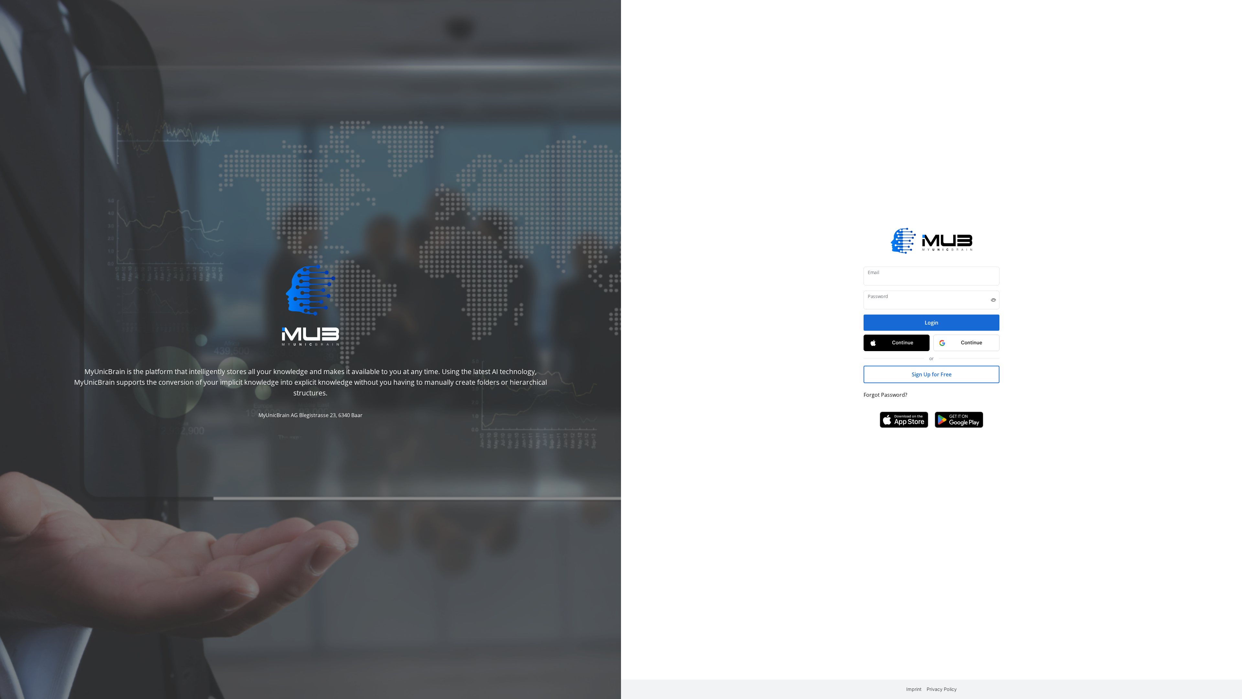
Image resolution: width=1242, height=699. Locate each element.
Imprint (913, 689)
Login (931, 322)
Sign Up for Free (932, 374)
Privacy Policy (942, 689)
